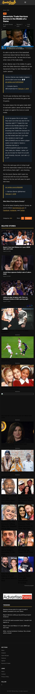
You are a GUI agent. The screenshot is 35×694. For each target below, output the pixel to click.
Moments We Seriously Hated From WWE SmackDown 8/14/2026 (24, 578)
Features (3, 658)
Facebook (6, 210)
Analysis (3, 653)
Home (4, 10)
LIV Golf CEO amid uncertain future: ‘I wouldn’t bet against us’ (17, 621)
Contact (3, 674)
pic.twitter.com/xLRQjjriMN (14, 187)
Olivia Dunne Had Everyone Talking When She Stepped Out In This (8, 525)
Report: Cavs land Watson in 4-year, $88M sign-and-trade (16, 626)
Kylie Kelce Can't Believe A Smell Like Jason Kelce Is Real (9, 577)
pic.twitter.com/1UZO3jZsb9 (14, 82)
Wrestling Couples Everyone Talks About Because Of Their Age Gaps (25, 525)
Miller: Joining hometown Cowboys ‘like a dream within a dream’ (17, 632)
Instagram (13, 210)
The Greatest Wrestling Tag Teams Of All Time (25, 550)
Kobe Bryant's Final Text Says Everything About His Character (9, 499)
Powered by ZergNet (29, 585)
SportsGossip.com (18, 208)
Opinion (3, 660)
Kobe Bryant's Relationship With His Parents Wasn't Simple (25, 499)
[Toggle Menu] (25, 2)
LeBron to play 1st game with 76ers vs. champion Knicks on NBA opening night (15, 298)
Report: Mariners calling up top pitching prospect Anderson (17, 615)
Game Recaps (5, 655)
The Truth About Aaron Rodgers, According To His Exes (8, 551)
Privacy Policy (5, 676)
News (2, 650)
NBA (8, 10)
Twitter (22, 210)
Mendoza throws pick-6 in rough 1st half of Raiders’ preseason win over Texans (15, 610)
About (2, 671)
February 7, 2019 (23, 88)
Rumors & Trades (5, 663)
